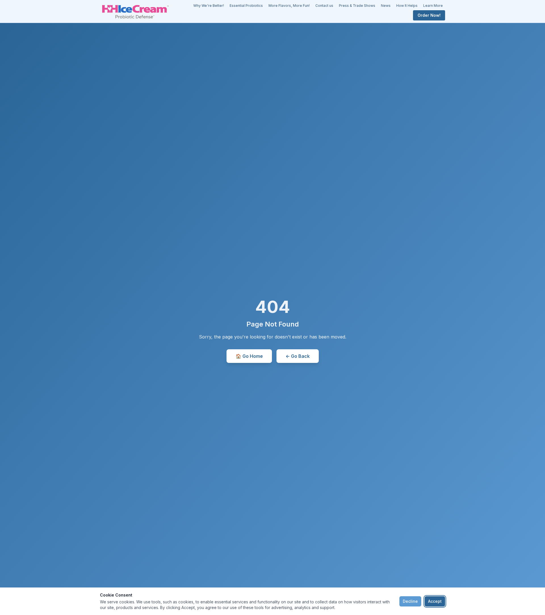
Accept (435, 601)
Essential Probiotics (246, 5)
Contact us (324, 5)
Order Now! (429, 15)
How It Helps (407, 5)
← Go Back (298, 356)
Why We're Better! (208, 5)
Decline (410, 601)
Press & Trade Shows (357, 5)
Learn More (433, 5)
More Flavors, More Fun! (289, 5)
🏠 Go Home (249, 356)
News (386, 5)
